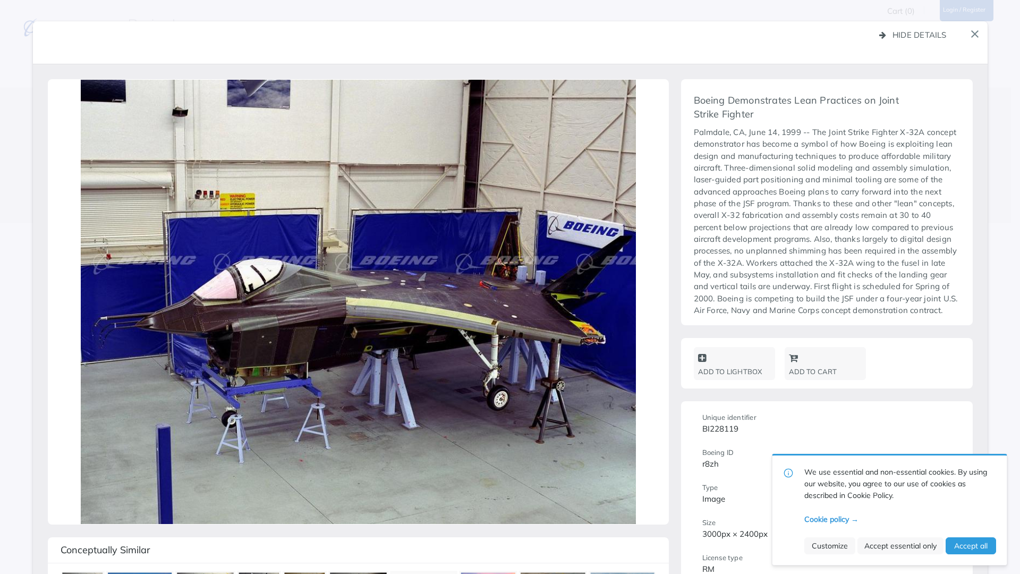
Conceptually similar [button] (105, 550)
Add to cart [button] (813, 371)
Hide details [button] (919, 35)
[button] (974, 34)
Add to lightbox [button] (730, 371)
